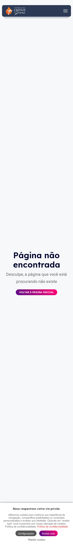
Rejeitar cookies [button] (36, 539)
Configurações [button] (26, 533)
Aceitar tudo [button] (48, 533)
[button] (36, 290)
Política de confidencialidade (52, 526)
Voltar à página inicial (36, 292)
